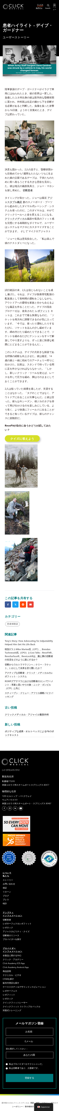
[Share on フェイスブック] (8, 604)
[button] (4, 808)
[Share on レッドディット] (23, 604)
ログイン (39, 8)
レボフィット (42, 311)
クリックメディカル (16, 218)
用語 (32, 1103)
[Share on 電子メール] (30, 604)
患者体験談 (12, 624)
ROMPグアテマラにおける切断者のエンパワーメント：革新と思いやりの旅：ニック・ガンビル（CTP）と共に (29, 684)
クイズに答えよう (22, 438)
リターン (45, 1103)
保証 (38, 1103)
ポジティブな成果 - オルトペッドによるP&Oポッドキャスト (29, 729)
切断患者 (28, 190)
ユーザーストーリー (16, 37)
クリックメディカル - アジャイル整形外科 (27, 711)
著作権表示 (29, 1106)
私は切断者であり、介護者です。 (24, 1068)
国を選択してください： (17, 1049)
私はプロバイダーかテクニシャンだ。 (26, 1064)
